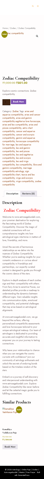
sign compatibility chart (15, 173)
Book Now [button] (10, 446)
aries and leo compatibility (15, 124)
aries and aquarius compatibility (17, 113)
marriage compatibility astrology (17, 169)
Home (5, 28)
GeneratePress (23, 475)
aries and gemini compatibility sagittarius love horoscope (21, 119)
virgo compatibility (25, 181)
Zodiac (13, 28)
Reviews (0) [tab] (28, 193)
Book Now (18, 101)
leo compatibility (24, 164)
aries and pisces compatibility (20, 126)
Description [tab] (12, 193)
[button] (32, 6)
